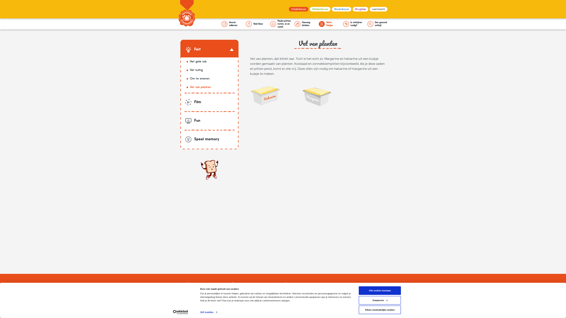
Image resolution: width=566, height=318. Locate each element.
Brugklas (360, 9)
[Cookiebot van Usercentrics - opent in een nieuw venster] (181, 312)
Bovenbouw (341, 9)
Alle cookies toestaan (380, 290)
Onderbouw (298, 9)
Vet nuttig (196, 70)
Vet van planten (200, 87)
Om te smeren (199, 78)
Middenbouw (320, 9)
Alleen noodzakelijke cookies (380, 310)
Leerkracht (378, 9)
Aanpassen (378, 300)
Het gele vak (198, 61)
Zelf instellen (206, 312)
